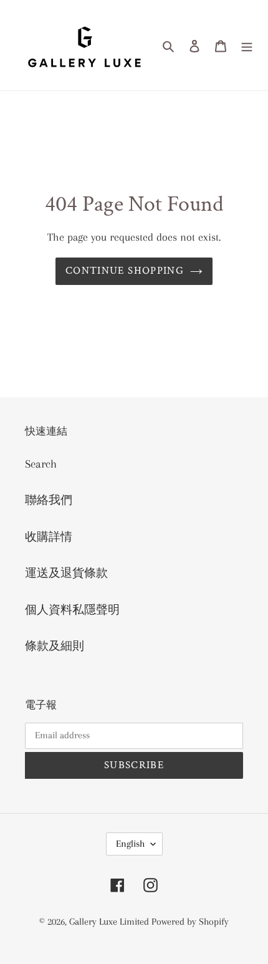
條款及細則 (54, 646)
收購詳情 (48, 537)
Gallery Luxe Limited (110, 921)
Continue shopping (124, 270)
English (130, 843)
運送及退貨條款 (66, 573)
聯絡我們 (48, 500)
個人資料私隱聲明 (72, 610)
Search (41, 464)
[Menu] (247, 45)
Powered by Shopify (190, 921)
